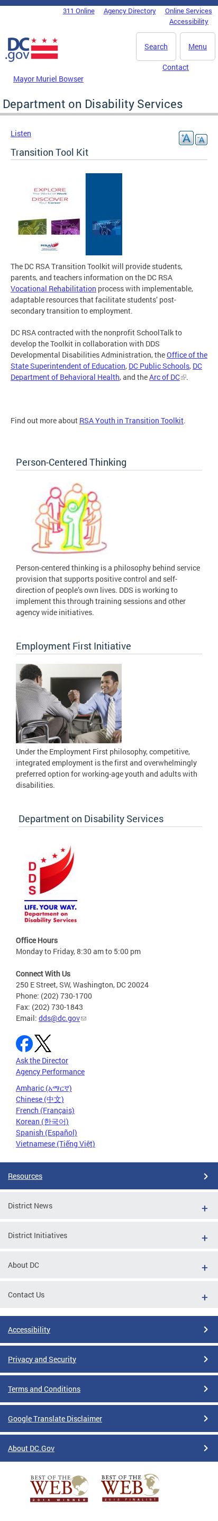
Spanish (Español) (46, 1132)
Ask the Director (42, 1060)
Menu (197, 46)
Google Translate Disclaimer (55, 1418)
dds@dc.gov (59, 1018)
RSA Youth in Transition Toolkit (131, 420)
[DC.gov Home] (31, 60)
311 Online (79, 10)
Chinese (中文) (40, 1099)
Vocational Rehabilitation (53, 288)
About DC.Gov (31, 1448)
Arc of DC (164, 377)
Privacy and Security (42, 1359)
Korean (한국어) (42, 1121)
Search (156, 46)
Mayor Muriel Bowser (48, 79)
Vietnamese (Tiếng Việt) (55, 1143)
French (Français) (45, 1110)
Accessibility (188, 21)
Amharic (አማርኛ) (44, 1088)
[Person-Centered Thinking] (69, 557)
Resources (25, 1176)
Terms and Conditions (44, 1389)
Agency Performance (50, 1071)
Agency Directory (130, 10)
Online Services (188, 10)
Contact (175, 67)
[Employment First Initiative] (69, 740)
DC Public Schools (159, 366)
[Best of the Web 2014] (59, 1502)
